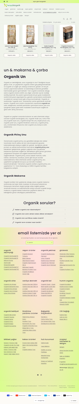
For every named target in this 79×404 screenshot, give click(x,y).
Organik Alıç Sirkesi (10, 284)
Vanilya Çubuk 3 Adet (29, 293)
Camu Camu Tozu (46, 319)
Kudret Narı (63, 315)
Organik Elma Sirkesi (10, 289)
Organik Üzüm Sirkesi (10, 291)
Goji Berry (44, 317)
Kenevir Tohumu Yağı (10, 343)
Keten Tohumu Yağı (10, 350)
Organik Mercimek (10, 315)
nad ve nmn (63, 317)
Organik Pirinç (8, 321)
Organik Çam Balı (46, 289)
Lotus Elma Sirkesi (9, 293)
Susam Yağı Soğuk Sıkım (11, 354)
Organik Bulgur (8, 324)
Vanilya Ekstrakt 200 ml (30, 291)
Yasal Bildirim (45, 346)
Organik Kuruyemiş (10, 326)
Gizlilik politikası (42, 385)
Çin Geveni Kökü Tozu (48, 321)
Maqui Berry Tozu (28, 328)
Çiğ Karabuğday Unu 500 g (30, 46)
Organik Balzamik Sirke (11, 287)
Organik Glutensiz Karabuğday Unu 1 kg (67, 46)
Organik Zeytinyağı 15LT (11, 269)
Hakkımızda (45, 343)
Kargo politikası (71, 385)
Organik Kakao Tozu (28, 350)
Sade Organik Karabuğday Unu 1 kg (49, 46)
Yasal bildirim (71, 387)
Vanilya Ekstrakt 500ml (29, 284)
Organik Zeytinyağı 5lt (11, 256)
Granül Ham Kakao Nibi (29, 343)
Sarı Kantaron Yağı (10, 352)
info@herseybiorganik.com (68, 364)
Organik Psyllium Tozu (67, 269)
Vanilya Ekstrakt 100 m (29, 295)
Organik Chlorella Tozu (29, 326)
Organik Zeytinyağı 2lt (11, 258)
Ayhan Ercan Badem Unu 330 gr (11, 46)
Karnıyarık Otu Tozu (28, 324)
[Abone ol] (51, 242)
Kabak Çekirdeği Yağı (11, 347)
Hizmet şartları (62, 385)
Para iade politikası (52, 385)
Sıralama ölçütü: (47, 22)
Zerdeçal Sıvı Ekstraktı (48, 324)
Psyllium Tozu (26, 321)
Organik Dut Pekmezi (48, 263)
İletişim (62, 347)
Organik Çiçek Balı (49, 287)
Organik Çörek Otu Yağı (11, 345)
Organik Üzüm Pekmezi (48, 265)
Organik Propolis (46, 295)
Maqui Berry (63, 319)
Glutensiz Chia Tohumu (67, 254)
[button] (64, 19)
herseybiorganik (14, 386)
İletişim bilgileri (63, 387)
